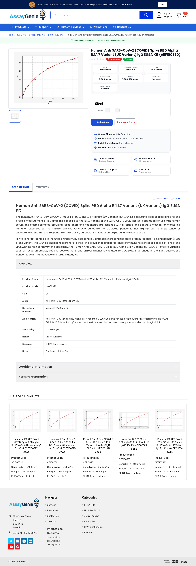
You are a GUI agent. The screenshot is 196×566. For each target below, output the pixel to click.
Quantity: (99, 111)
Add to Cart (102, 122)
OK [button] (162, 4)
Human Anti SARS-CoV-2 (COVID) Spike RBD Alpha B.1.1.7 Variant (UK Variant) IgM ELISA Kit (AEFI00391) (62, 444)
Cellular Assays (91, 515)
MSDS (129, 59)
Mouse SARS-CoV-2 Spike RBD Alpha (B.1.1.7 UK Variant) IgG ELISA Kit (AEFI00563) (134, 442)
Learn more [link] (126, 4)
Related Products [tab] (25, 396)
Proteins (88, 532)
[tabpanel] (49, 77)
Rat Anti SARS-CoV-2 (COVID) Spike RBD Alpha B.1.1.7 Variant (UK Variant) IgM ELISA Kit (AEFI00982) (98, 444)
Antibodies (89, 521)
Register (168, 16)
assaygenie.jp (53, 541)
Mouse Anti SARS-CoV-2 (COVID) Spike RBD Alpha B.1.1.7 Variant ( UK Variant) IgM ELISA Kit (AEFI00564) (169, 444)
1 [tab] (49, 103)
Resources (52, 510)
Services (51, 504)
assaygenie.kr (53, 537)
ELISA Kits (89, 504)
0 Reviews (42, 186)
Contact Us (53, 515)
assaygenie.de (54, 544)
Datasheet (115, 59)
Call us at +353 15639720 (25, 532)
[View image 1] (15, 116)
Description (20, 187)
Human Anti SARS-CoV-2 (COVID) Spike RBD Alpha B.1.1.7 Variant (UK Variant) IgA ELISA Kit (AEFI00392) (26, 444)
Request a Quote (126, 122)
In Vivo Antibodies (93, 526)
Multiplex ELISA (92, 510)
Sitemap (51, 521)
